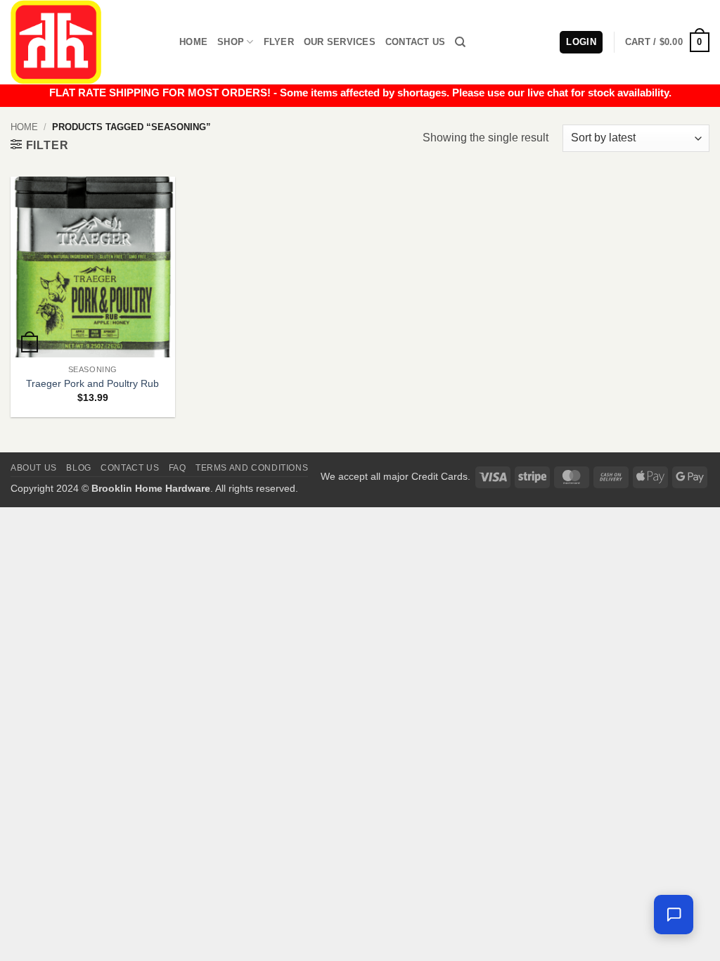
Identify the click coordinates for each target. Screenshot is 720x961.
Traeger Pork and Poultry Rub (92, 383)
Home (193, 42)
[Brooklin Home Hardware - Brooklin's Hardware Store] (84, 42)
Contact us (130, 468)
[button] (667, 42)
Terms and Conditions (251, 468)
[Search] (460, 42)
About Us (34, 468)
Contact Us (415, 42)
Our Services (339, 42)
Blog (78, 468)
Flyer (279, 42)
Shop (230, 42)
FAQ (177, 468)
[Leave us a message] (673, 914)
